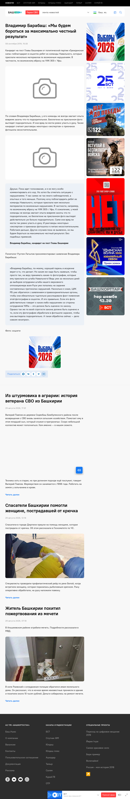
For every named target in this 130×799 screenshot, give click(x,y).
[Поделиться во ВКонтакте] (28, 374)
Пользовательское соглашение (21, 757)
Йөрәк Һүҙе (92, 741)
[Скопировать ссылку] (44, 374)
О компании (11, 738)
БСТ (18, 3)
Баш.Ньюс (10, 731)
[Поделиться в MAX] (23, 374)
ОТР (48, 783)
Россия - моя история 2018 (100, 767)
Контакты (10, 751)
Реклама (9, 770)
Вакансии (10, 744)
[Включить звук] (79, 470)
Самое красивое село (97, 748)
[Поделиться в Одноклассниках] (33, 374)
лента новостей (50, 12)
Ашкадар (68, 3)
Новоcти (9, 3)
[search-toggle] (120, 12)
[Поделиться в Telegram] (38, 374)
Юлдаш (41, 3)
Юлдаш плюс (54, 3)
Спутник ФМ (29, 3)
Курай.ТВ (98, 3)
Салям (88, 3)
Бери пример (93, 754)
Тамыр (79, 3)
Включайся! (92, 760)
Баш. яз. (102, 12)
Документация (13, 764)
